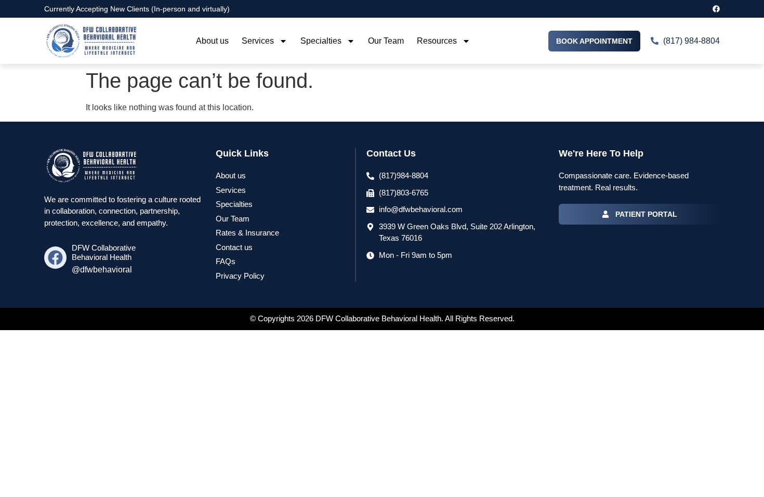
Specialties (320, 40)
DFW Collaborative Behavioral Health (104, 252)
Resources (437, 40)
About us (212, 40)
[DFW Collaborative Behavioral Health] (55, 257)
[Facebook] (716, 8)
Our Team (386, 40)
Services (258, 40)
